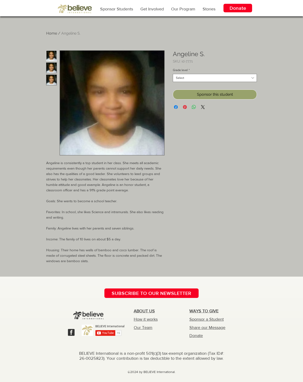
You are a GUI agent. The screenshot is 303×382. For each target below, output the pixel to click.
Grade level (181, 70)
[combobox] (215, 78)
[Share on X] (203, 107)
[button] (183, 8)
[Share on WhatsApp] (194, 107)
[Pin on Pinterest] (185, 107)
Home (51, 33)
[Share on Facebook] (176, 107)
